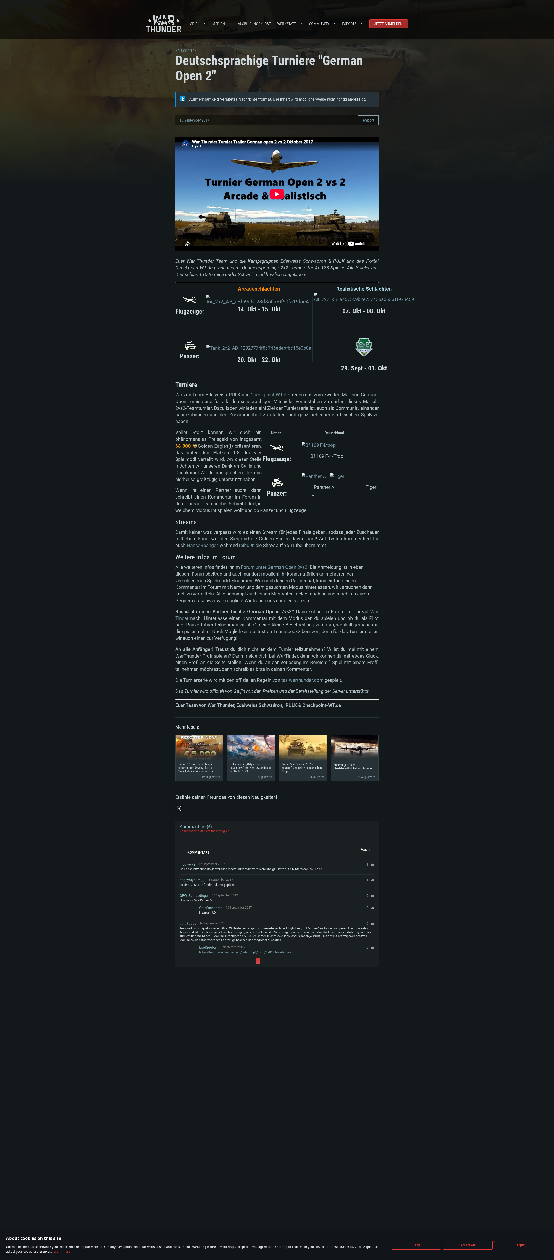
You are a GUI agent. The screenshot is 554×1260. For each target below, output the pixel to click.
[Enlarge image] (258, 302)
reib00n (246, 545)
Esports (349, 23)
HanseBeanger (202, 545)
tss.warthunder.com (302, 680)
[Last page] (299, 961)
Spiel (194, 23)
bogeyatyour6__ (192, 880)
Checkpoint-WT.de (270, 394)
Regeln (365, 849)
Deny (416, 1245)
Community (319, 23)
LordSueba (188, 924)
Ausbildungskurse (254, 23)
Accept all (468, 1245)
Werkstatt (286, 23)
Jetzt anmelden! (388, 23)
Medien (218, 23)
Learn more (61, 1251)
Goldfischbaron (210, 908)
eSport (368, 120)
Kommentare (198, 852)
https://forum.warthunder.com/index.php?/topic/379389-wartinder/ (245, 952)
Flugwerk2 (187, 864)
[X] (179, 808)
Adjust (521, 1245)
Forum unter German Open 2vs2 (274, 567)
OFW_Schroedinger (194, 896)
